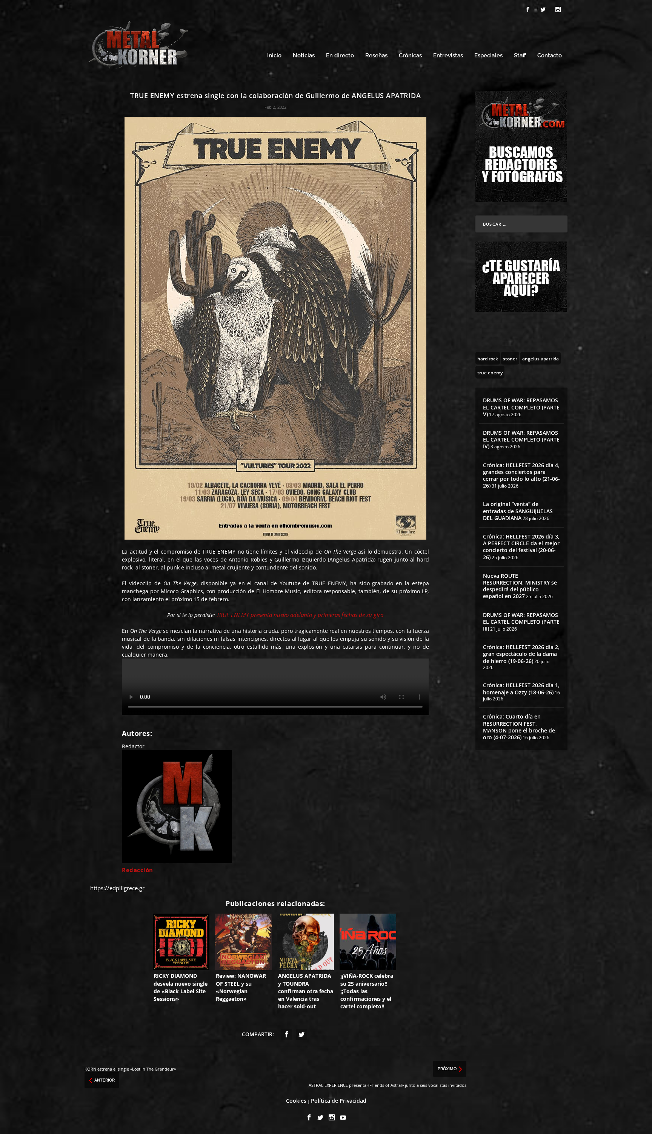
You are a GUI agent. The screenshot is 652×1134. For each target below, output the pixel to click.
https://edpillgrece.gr (117, 888)
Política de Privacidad (338, 1100)
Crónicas (410, 55)
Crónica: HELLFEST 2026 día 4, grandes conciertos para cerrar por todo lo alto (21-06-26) (521, 475)
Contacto (549, 55)
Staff (520, 55)
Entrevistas (448, 55)
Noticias (304, 55)
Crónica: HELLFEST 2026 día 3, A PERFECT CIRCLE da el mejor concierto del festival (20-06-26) (521, 547)
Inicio (274, 55)
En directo (340, 55)
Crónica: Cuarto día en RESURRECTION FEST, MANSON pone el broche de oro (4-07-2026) (519, 727)
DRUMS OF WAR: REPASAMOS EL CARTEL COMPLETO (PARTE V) (521, 407)
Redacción (137, 870)
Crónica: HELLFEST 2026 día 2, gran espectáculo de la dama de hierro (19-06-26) (521, 653)
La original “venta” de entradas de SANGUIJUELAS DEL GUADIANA (518, 510)
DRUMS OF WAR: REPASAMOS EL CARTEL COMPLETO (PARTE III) (521, 621)
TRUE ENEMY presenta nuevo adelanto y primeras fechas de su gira (300, 615)
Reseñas (376, 55)
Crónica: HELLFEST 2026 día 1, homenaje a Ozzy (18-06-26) (521, 688)
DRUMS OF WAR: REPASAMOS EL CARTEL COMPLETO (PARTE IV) (521, 439)
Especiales (488, 55)
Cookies (296, 1100)
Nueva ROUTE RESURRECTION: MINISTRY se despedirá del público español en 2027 (520, 586)
